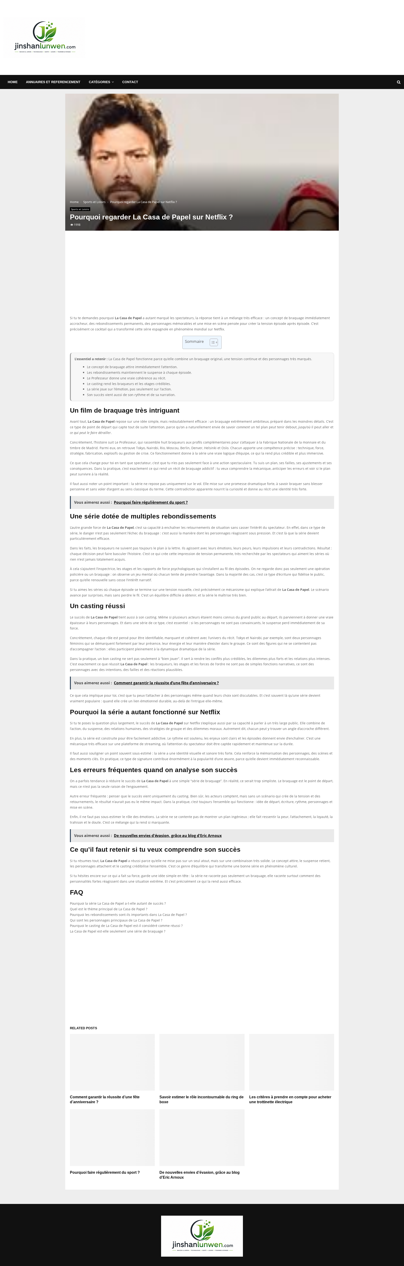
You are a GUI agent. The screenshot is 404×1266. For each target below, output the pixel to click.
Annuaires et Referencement (53, 82)
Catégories (99, 82)
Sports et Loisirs (80, 209)
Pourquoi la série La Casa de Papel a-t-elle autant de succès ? (118, 903)
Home (13, 82)
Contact (130, 82)
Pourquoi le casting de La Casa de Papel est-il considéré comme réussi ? (126, 925)
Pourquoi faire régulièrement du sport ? (105, 1172)
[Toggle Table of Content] (211, 342)
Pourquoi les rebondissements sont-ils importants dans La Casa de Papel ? (128, 914)
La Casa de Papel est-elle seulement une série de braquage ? (117, 931)
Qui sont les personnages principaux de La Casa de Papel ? (116, 920)
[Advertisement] (315, 37)
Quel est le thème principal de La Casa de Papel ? (108, 909)
